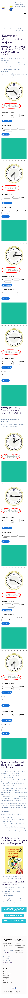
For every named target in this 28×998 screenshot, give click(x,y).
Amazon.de (12, 903)
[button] (25, 13)
